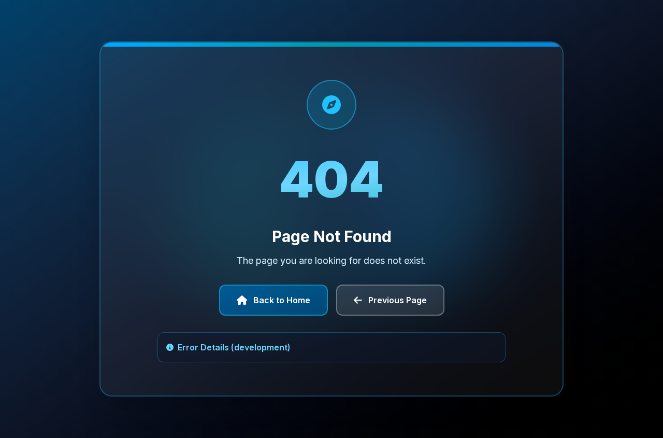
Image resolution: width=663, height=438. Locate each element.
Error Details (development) (234, 347)
